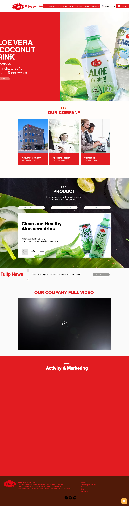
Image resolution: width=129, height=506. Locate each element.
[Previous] (10, 57)
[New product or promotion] (66, 96)
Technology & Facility (88, 485)
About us (84, 482)
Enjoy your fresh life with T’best (44, 6)
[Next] (118, 57)
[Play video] (64, 323)
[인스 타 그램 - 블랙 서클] (74, 497)
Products (84, 487)
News (83, 489)
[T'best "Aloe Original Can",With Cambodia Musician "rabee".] (28, 279)
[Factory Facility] (62, 96)
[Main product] (64, 96)
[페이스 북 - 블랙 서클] (66, 497)
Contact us (84, 491)
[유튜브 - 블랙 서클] (70, 497)
